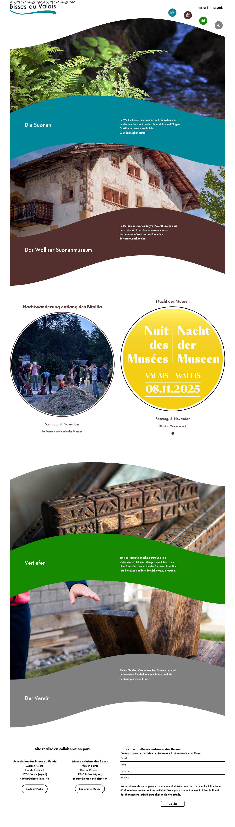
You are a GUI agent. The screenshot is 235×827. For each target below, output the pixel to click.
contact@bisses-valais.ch (34, 778)
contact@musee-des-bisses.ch (90, 778)
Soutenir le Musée (90, 789)
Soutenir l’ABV (34, 789)
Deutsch (218, 8)
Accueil (203, 8)
